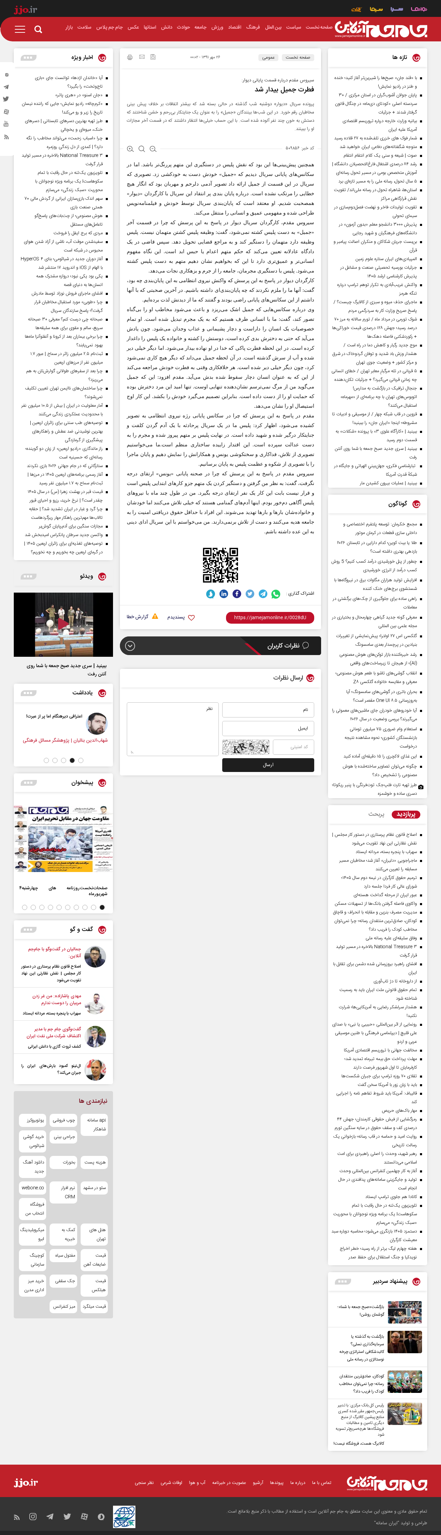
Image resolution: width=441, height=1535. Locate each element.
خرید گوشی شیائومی (33, 1141)
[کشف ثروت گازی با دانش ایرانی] (95, 1038)
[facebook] (237, 594)
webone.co (33, 1188)
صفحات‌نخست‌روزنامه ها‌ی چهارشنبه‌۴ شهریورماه (63, 891)
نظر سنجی (144, 1483)
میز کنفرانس (64, 1306)
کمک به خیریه (68, 1234)
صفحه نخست (298, 57)
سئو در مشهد (94, 1188)
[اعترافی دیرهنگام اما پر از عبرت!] (100, 724)
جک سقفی (65, 1281)
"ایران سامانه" (386, 1523)
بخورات (69, 1162)
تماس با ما (321, 1483)
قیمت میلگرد (94, 1306)
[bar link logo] (25, 11)
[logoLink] (381, 29)
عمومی (268, 57)
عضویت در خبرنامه (229, 1483)
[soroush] (210, 594)
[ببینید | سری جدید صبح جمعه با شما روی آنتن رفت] (63, 625)
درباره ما (297, 1483)
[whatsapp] (276, 594)
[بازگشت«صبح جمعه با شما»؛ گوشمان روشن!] (403, 1312)
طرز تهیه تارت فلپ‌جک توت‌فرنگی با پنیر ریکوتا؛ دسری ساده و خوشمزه (374, 789)
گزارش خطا (137, 617)
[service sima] (376, 10)
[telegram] (6, 88)
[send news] (142, 57)
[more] (343, 1282)
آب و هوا (197, 1483)
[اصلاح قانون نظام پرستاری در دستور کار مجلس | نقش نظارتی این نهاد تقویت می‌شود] (95, 965)
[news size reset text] (141, 149)
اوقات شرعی (171, 1483)
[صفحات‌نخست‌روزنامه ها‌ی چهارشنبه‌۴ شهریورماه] (63, 839)
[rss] (6, 138)
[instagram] (6, 76)
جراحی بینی (64, 1137)
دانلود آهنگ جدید (33, 1167)
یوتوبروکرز (35, 1120)
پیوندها (277, 1483)
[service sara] (397, 10)
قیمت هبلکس (99, 1285)
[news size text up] (130, 149)
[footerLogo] (387, 1483)
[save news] (153, 57)
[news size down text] (153, 149)
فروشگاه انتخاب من (34, 1209)
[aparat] (6, 113)
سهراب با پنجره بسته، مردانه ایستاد (52, 1013)
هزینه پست (95, 1162)
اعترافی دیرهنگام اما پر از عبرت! (57, 716)
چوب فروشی (64, 1120)
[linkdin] (223, 594)
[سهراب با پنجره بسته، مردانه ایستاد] (95, 1005)
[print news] (130, 58)
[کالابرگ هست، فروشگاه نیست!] (403, 1425)
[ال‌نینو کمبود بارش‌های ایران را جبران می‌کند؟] (95, 1070)
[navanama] (419, 10)
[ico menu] (22, 29)
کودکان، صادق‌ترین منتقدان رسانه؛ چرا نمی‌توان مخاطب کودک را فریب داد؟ (361, 1384)
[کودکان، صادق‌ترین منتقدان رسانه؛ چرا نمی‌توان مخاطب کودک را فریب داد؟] (403, 1382)
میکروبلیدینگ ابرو (32, 1234)
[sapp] (6, 126)
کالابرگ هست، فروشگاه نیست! (359, 1443)
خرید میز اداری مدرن (34, 1285)
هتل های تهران (97, 1234)
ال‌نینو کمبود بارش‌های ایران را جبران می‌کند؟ (51, 1069)
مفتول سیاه (65, 1255)
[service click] (356, 10)
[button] (80, 760)
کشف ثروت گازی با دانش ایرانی (54, 1046)
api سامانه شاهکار (96, 1125)
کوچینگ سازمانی (37, 1260)
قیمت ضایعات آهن (95, 1260)
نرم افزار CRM (68, 1192)
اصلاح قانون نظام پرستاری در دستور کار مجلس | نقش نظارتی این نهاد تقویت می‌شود (51, 973)
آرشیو (258, 1483)
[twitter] (6, 101)
